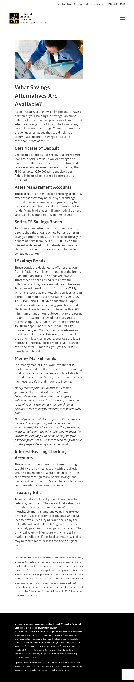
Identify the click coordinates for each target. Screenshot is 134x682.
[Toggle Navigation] (122, 18)
